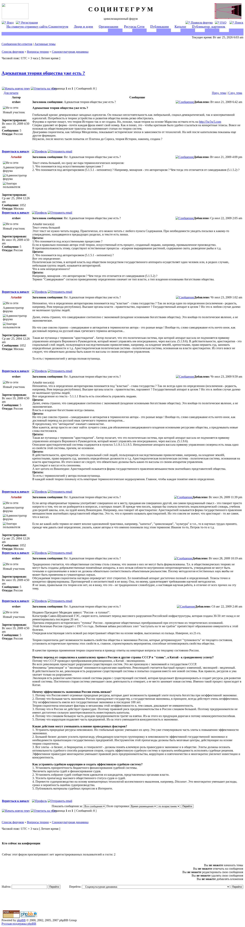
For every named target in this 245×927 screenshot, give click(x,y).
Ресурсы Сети (134, 26)
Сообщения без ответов (17, 44)
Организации (108, 26)
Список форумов (13, 51)
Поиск (238, 22)
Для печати (11, 93)
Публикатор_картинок (208, 26)
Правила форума (201, 22)
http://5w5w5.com (210, 121)
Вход (10, 22)
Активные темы (45, 44)
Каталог (180, 26)
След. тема (235, 93)
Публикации (159, 26)
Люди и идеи (83, 26)
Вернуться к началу (15, 151)
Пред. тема (219, 93)
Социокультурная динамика (70, 51)
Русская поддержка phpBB (19, 923)
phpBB (21, 920)
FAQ (223, 22)
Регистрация (29, 22)
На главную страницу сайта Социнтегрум (37, 26)
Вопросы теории (38, 51)
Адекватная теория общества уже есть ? (43, 73)
